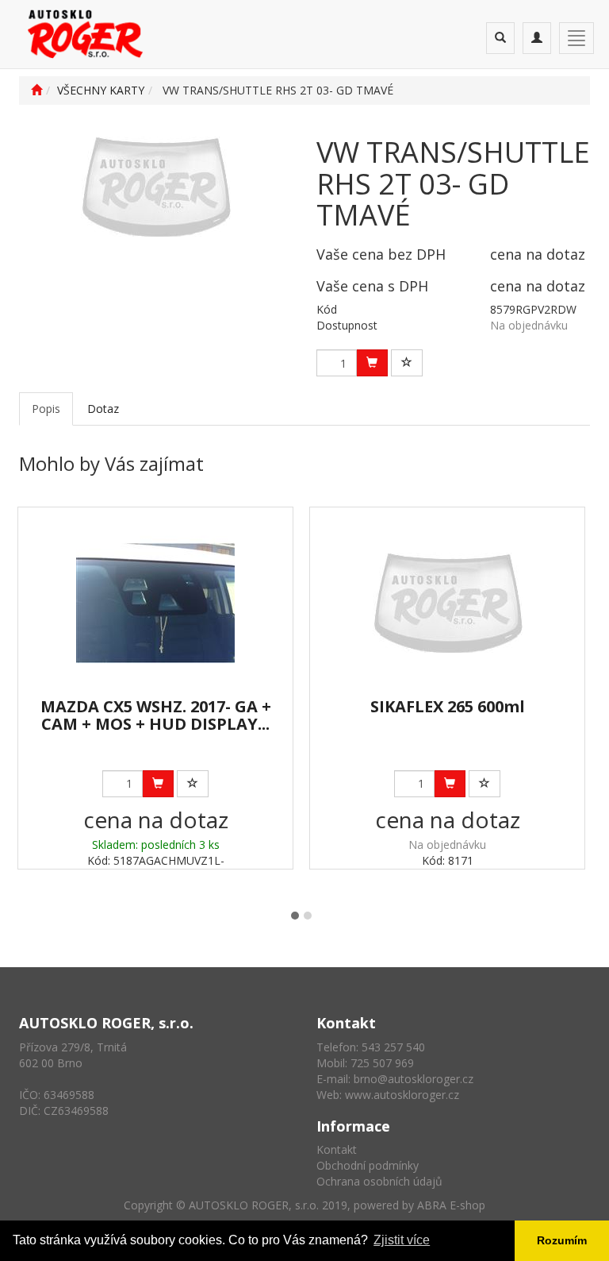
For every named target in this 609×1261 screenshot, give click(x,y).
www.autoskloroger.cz (402, 1094)
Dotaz (103, 408)
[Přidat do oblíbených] (407, 362)
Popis (46, 408)
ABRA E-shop (451, 1205)
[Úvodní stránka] (36, 90)
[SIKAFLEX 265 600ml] (448, 603)
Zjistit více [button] (401, 1240)
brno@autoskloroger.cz (413, 1078)
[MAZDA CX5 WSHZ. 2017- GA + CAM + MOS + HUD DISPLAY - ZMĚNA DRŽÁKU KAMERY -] (155, 603)
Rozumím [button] (562, 1240)
